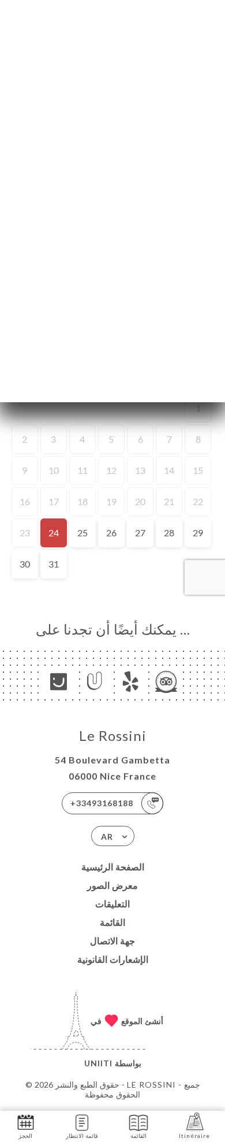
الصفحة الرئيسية (112, 866)
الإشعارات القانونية (112, 959)
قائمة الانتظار (82, 1135)
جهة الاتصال (112, 940)
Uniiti (98, 1063)
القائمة (112, 922)
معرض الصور (112, 885)
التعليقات (112, 903)
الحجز (25, 1135)
